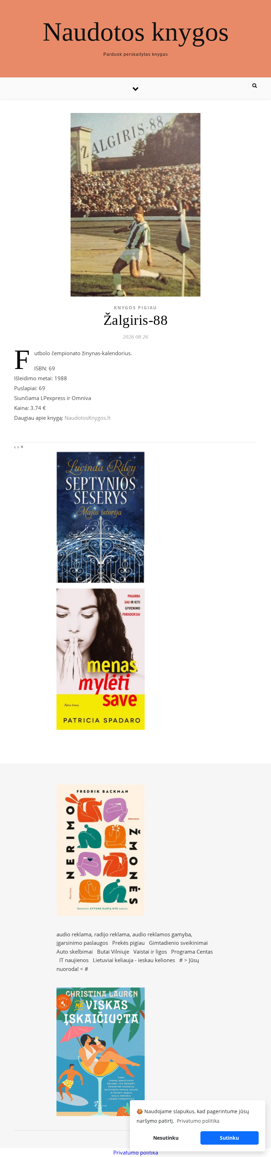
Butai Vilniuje (113, 951)
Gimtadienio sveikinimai (178, 942)
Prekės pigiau (128, 942)
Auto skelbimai (74, 951)
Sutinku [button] (229, 1137)
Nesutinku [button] (166, 1137)
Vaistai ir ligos (150, 951)
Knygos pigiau (135, 308)
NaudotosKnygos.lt (87, 417)
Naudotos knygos (136, 31)
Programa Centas (192, 951)
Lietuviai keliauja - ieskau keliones (134, 960)
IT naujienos (74, 960)
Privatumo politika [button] (198, 1120)
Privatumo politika (135, 1152)
